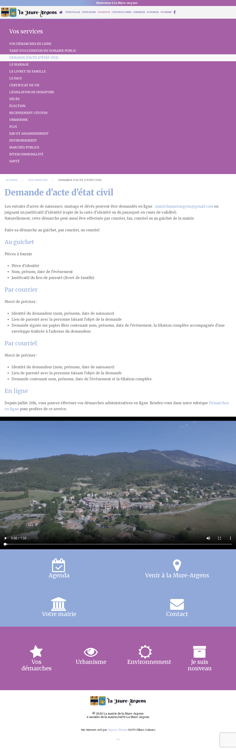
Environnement (23, 140)
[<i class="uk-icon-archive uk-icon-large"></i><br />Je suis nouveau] (199, 658)
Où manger (153, 12)
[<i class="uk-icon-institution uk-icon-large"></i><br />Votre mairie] (59, 607)
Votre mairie (89, 12)
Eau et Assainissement (29, 134)
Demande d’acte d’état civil (34, 58)
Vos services (104, 12)
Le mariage (19, 65)
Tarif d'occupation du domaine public (42, 51)
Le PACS (15, 78)
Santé (14, 161)
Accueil (12, 180)
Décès (14, 99)
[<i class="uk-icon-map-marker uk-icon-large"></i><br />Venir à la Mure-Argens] (177, 568)
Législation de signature (31, 92)
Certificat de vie (24, 85)
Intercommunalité (26, 154)
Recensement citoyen (28, 113)
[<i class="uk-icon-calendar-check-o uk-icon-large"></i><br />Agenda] (59, 568)
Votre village (72, 12)
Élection (17, 106)
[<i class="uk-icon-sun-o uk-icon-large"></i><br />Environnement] (145, 658)
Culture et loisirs (121, 12)
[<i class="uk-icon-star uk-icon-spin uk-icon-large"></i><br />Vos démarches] (36, 658)
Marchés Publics (24, 147)
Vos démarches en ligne (30, 44)
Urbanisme (18, 120)
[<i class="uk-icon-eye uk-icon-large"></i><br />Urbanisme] (91, 658)
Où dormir (166, 12)
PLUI (13, 127)
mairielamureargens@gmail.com (184, 206)
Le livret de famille (27, 71)
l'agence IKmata (117, 729)
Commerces (139, 12)
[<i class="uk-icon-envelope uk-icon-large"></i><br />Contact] (177, 607)
